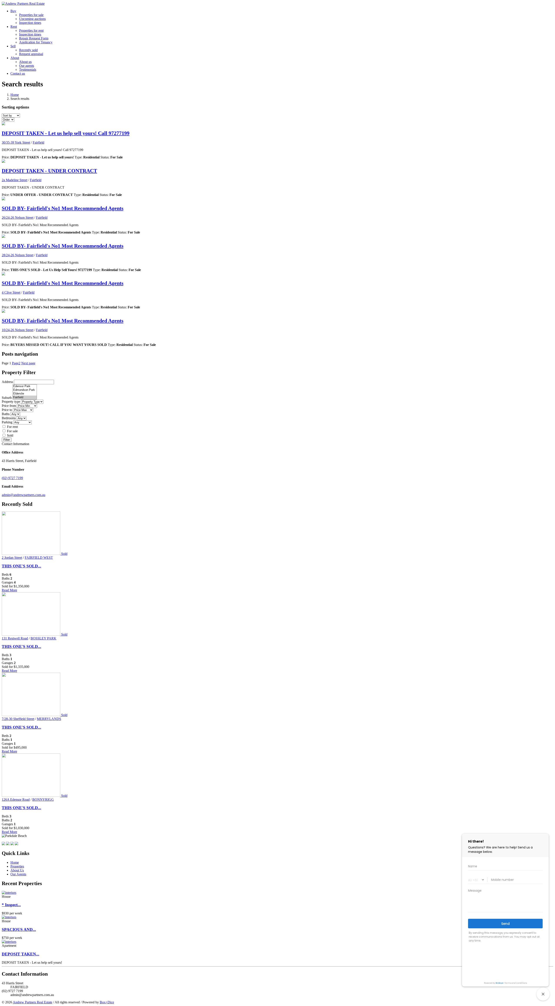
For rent (12, 427)
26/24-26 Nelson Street (17, 217)
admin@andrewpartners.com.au (23, 495)
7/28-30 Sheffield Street (18, 719)
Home (14, 95)
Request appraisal (31, 54)
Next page (28, 363)
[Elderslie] (25, 394)
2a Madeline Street (14, 180)
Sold (10, 435)
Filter (6, 439)
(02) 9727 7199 (12, 478)
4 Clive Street (11, 292)
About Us (17, 870)
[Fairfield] (25, 397)
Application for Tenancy (35, 42)
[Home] (23, 3)
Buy (13, 11)
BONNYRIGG (43, 799)
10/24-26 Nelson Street (17, 330)
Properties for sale (31, 15)
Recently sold (28, 50)
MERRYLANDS (49, 719)
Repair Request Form (33, 38)
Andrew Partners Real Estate (32, 1002)
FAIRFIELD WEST (39, 557)
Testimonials (27, 69)
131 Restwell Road (15, 638)
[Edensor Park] (25, 386)
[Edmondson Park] (25, 390)
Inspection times (30, 23)
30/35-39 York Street (16, 142)
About (14, 58)
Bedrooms (9, 418)
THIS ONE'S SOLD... (21, 566)
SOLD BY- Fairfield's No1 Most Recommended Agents (62, 208)
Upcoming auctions (32, 19)
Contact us (17, 73)
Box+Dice (107, 1002)
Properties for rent (31, 30)
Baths (6, 414)
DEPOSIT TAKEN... (20, 954)
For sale (12, 431)
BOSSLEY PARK (43, 638)
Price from (9, 406)
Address (7, 382)
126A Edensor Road (16, 799)
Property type (11, 401)
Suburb (7, 397)
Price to (7, 410)
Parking (7, 422)
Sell (13, 46)
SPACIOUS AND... (19, 929)
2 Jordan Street (12, 557)
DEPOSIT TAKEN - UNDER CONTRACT (49, 171)
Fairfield (38, 142)
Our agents (26, 65)
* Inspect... (11, 904)
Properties (17, 866)
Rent (13, 26)
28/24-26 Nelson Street (17, 255)
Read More (9, 590)
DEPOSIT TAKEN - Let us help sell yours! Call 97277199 (65, 133)
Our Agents (18, 874)
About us (25, 62)
